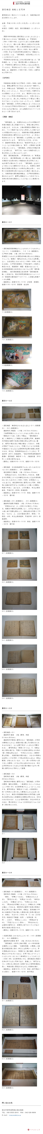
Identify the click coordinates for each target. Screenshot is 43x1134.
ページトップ (35, 1130)
